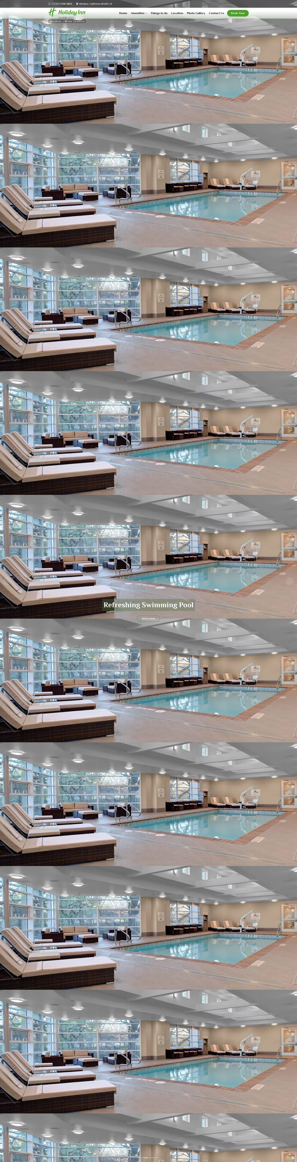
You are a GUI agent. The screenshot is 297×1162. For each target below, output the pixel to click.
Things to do (159, 13)
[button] (7, 581)
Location (177, 13)
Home (123, 13)
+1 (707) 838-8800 (61, 3)
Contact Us (216, 13)
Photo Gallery (196, 13)
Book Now (238, 13)
